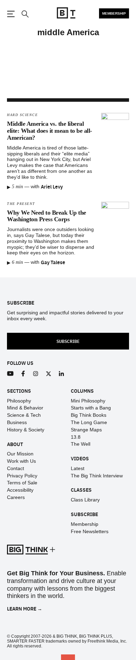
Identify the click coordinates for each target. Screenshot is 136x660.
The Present (21, 204)
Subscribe (68, 341)
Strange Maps (86, 429)
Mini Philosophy (88, 401)
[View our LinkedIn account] (61, 373)
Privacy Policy (22, 475)
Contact (15, 468)
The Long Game (89, 422)
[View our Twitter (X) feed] (48, 373)
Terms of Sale (22, 482)
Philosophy (19, 401)
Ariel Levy (52, 186)
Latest (77, 468)
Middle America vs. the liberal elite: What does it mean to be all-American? (49, 130)
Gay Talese (53, 262)
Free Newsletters (89, 531)
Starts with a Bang (91, 407)
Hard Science (22, 115)
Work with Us (21, 461)
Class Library (85, 499)
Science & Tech (24, 415)
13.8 (76, 437)
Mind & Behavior (25, 407)
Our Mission (20, 453)
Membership (114, 13)
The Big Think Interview (97, 475)
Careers (16, 497)
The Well (80, 444)
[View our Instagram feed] (35, 373)
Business (17, 422)
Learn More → (24, 609)
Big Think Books (88, 415)
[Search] (25, 14)
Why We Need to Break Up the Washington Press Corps (46, 216)
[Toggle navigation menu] (11, 14)
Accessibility (20, 490)
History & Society (25, 429)
